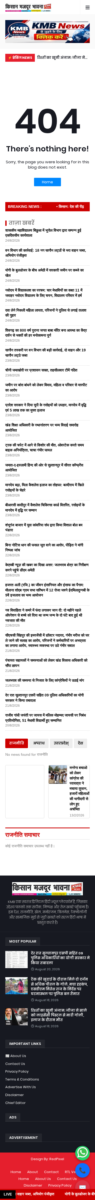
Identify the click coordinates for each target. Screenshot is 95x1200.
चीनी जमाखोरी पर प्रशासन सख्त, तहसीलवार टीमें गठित (41, 370)
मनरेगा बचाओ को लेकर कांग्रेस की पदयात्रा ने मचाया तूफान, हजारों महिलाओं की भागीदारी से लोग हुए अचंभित (79, 788)
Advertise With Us (20, 1086)
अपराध (39, 743)
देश (80, 743)
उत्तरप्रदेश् (61, 743)
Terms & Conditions (22, 1079)
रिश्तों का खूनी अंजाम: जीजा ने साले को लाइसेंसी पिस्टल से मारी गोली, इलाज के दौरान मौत (62, 58)
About (32, 1171)
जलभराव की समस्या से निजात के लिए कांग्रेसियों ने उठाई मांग (44, 680)
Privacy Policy (16, 1071)
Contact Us (15, 1063)
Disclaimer (14, 1094)
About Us (43, 1178)
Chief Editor (15, 1102)
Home (47, 182)
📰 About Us (15, 1055)
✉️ (82, 1187)
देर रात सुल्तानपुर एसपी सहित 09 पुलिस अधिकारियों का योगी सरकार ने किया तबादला (60, 958)
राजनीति (16, 743)
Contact (51, 1171)
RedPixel (56, 1158)
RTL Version (74, 1171)
